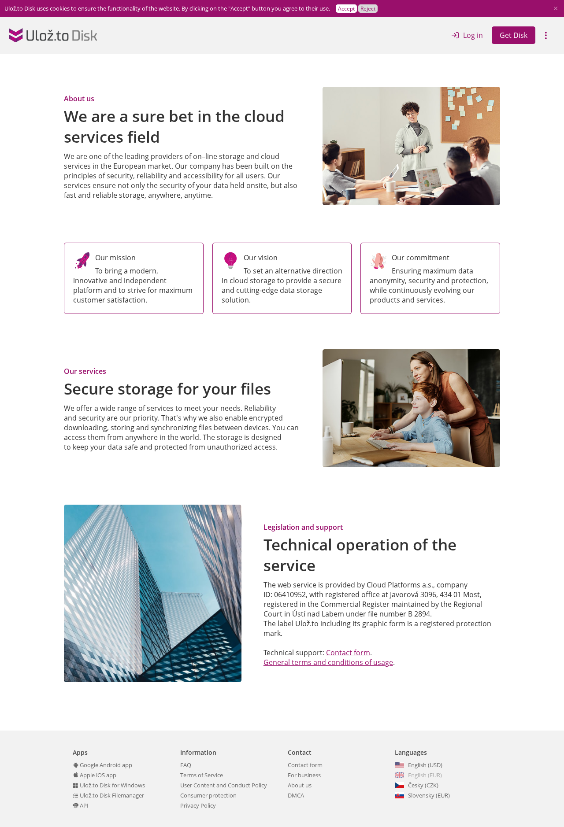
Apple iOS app (97, 775)
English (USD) (425, 765)
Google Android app (105, 765)
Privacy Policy (198, 805)
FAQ (185, 765)
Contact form (348, 652)
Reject (367, 8)
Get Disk (513, 35)
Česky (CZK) (423, 785)
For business (304, 775)
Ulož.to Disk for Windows (111, 785)
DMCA (296, 795)
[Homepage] (53, 35)
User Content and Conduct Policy (223, 785)
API (83, 805)
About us (300, 785)
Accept (346, 8)
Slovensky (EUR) (429, 795)
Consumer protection (208, 795)
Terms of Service (201, 775)
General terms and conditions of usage (328, 662)
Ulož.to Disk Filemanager (111, 795)
